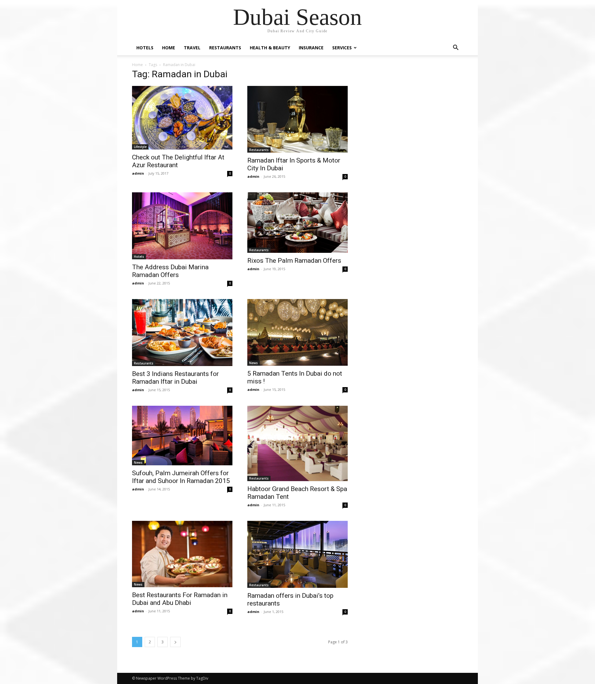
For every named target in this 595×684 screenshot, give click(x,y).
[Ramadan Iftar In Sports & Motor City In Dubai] (297, 119)
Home (168, 48)
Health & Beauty (270, 48)
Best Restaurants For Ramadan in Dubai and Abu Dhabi (179, 598)
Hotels (144, 48)
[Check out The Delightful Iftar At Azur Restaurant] (182, 118)
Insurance (311, 48)
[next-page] (175, 642)
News (253, 363)
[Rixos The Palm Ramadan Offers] (297, 222)
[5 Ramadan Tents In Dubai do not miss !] (297, 332)
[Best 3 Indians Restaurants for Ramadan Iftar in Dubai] (182, 332)
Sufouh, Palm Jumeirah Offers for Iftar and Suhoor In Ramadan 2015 (181, 477)
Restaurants (225, 48)
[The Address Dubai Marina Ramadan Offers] (182, 225)
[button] (455, 48)
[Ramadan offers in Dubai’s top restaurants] (297, 554)
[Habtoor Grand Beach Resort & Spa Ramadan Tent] (297, 443)
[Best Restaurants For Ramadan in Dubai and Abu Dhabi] (182, 554)
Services (342, 48)
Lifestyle (140, 147)
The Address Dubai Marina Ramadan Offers (170, 271)
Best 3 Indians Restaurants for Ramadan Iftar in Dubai (175, 377)
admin (138, 173)
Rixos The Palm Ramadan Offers (294, 260)
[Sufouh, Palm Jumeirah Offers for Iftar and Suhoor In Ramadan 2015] (182, 435)
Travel (192, 48)
